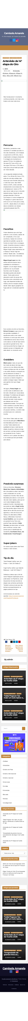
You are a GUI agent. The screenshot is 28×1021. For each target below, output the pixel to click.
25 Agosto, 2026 (10, 903)
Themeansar (15, 981)
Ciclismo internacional (15, 57)
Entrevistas (6, 790)
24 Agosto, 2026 (10, 939)
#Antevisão (16, 71)
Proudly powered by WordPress (10, 979)
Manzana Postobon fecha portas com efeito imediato (9, 648)
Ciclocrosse (6, 782)
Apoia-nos (22, 984)
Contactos (14, 988)
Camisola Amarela (14, 33)
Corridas (5, 786)
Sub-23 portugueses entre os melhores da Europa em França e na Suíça (14, 865)
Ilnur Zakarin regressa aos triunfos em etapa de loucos (19, 648)
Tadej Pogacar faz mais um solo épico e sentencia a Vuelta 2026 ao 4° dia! (13, 821)
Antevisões (5, 57)
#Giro (4, 75)
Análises (5, 761)
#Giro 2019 (10, 75)
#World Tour (18, 75)
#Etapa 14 (19, 73)
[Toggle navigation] (15, 48)
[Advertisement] (14, 14)
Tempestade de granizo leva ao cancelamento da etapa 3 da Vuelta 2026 (13, 834)
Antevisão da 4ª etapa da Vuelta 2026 (14, 714)
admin (6, 69)
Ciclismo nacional (8, 778)
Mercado (5, 794)
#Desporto (12, 73)
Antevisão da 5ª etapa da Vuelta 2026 (13, 680)
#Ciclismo (5, 73)
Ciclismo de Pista (8, 769)
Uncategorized (7, 803)
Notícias (19, 693)
